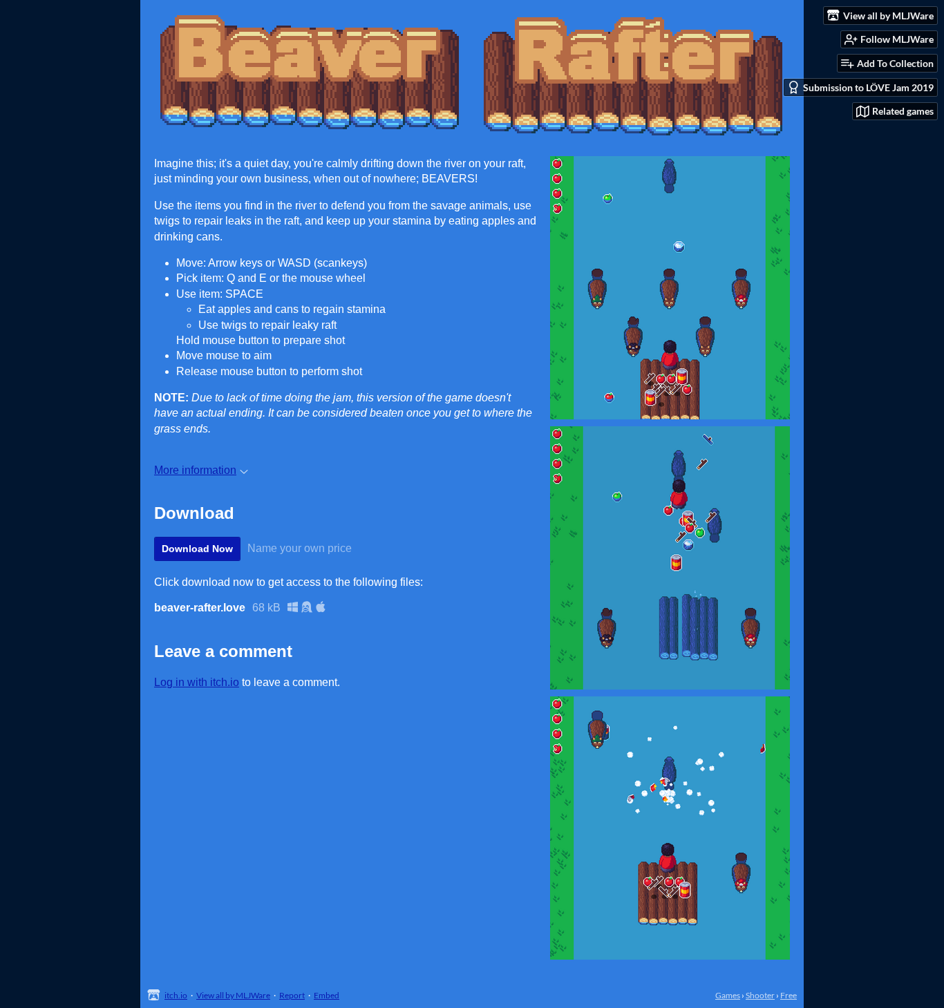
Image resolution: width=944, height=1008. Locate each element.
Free (788, 995)
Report (292, 995)
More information (195, 470)
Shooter (760, 995)
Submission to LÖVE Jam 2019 (868, 87)
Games (727, 995)
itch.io (175, 995)
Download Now (197, 548)
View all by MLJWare (233, 995)
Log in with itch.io (196, 682)
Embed (326, 995)
